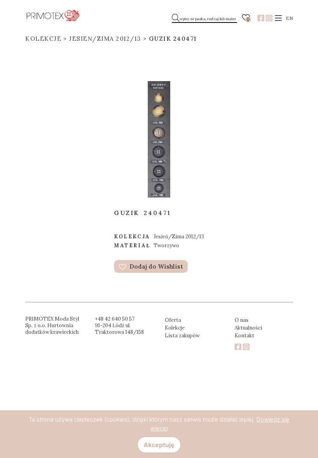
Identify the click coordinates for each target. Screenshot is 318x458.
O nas (242, 320)
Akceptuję (159, 445)
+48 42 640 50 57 (115, 319)
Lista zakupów (182, 335)
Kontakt (244, 335)
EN (289, 18)
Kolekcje (43, 38)
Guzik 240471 (173, 38)
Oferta (173, 320)
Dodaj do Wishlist (155, 266)
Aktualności (248, 327)
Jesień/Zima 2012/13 (105, 38)
